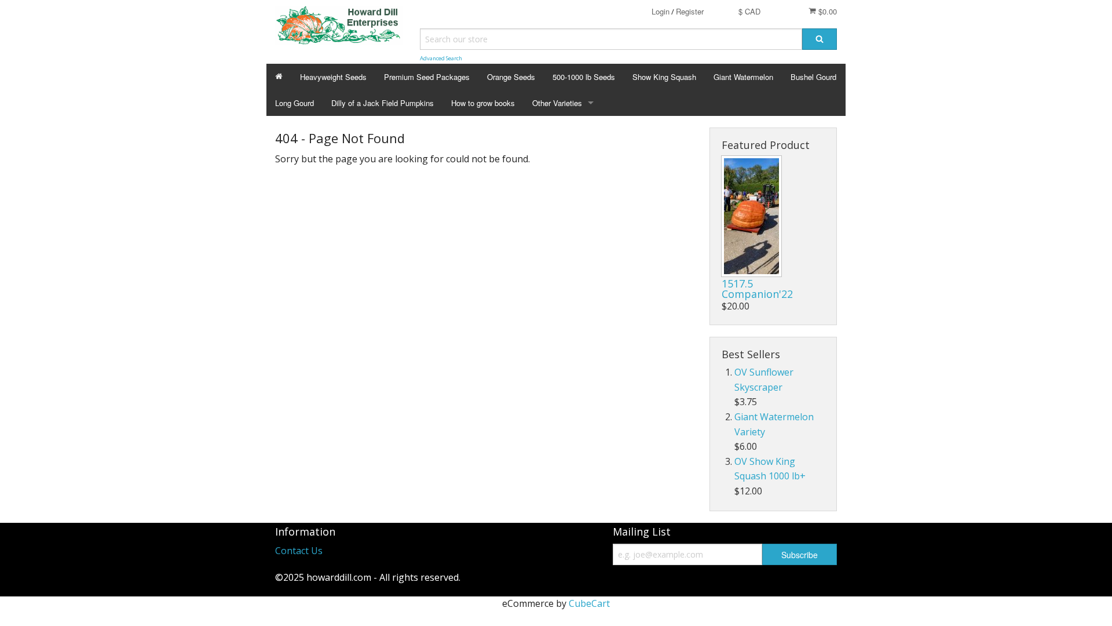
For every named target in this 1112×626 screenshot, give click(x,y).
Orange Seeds (511, 76)
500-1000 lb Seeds (584, 76)
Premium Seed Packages (427, 76)
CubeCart (589, 603)
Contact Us (299, 550)
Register (690, 11)
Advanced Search (441, 58)
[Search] (819, 39)
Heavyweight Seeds (333, 76)
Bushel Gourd (813, 76)
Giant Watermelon (743, 76)
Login (661, 11)
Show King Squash (664, 76)
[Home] (278, 77)
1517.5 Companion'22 (757, 288)
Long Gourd (294, 102)
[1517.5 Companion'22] (751, 216)
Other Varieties (557, 102)
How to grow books (483, 102)
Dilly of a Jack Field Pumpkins (382, 102)
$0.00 (826, 11)
